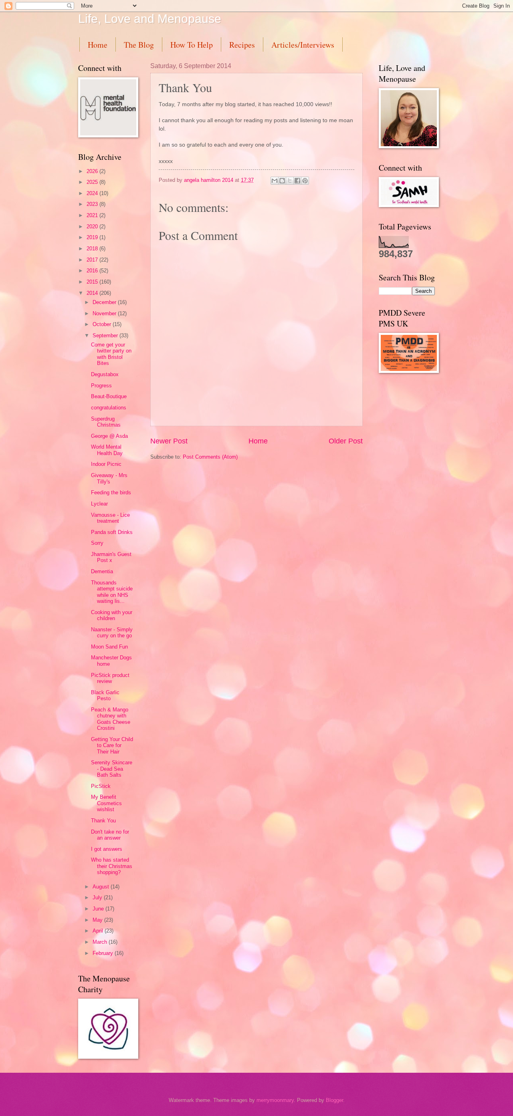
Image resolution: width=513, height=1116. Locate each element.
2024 (93, 193)
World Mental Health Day (107, 450)
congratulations (108, 408)
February (104, 953)
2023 (93, 204)
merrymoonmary (275, 1100)
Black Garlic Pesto (105, 695)
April (99, 931)
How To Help (191, 44)
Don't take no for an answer (110, 835)
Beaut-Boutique (109, 396)
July (98, 897)
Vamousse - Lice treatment (110, 518)
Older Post (346, 441)
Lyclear (99, 504)
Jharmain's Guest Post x (111, 557)
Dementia (102, 571)
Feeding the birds (111, 493)
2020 (93, 227)
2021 (93, 215)
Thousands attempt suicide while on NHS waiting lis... (112, 592)
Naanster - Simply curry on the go (112, 632)
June (99, 909)
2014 (93, 293)
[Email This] (275, 181)
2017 (93, 260)
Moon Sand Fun (109, 647)
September (106, 335)
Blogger (334, 1100)
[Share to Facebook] (297, 181)
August (102, 887)
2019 (93, 237)
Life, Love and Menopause (149, 18)
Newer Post (169, 441)
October (103, 324)
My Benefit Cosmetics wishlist (106, 803)
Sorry (97, 543)
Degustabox (105, 374)
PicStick (101, 786)
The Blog (139, 44)
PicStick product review (110, 678)
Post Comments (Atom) (210, 457)
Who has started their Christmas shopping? (111, 866)
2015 (93, 282)
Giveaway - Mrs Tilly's (109, 478)
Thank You (103, 821)
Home (97, 44)
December (105, 302)
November (105, 313)
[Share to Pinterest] (305, 181)
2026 (93, 171)
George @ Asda (109, 436)
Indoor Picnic (106, 464)
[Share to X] (290, 181)
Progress (101, 386)
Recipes (242, 44)
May (98, 920)
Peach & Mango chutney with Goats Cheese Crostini (110, 719)
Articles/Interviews (302, 44)
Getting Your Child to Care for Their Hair (112, 745)
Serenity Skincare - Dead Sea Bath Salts (111, 768)
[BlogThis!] (282, 181)
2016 (93, 271)
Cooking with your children (111, 615)
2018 (93, 249)
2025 (93, 182)
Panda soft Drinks (112, 532)
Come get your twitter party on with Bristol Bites (111, 354)
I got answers (106, 849)
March (101, 942)
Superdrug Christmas (106, 422)
